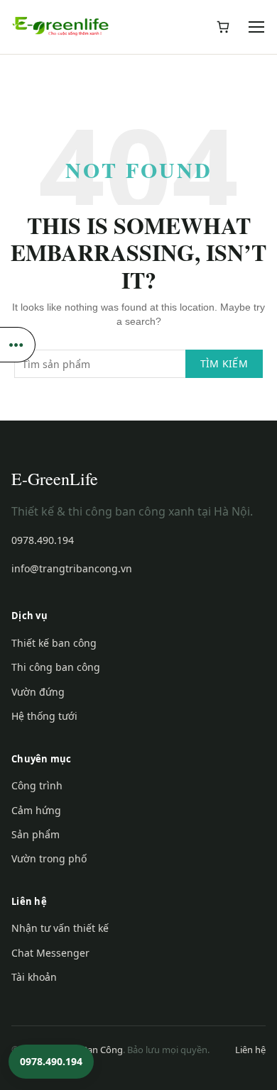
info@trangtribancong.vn (71, 568)
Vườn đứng (38, 692)
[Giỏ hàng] (223, 27)
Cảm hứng (36, 810)
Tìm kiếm (224, 363)
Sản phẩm (35, 834)
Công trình (37, 785)
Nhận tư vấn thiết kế (60, 928)
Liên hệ (250, 1049)
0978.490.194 (42, 540)
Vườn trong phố (49, 858)
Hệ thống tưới (44, 716)
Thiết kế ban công (54, 643)
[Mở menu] (257, 27)
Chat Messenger (50, 953)
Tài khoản (34, 977)
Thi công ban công (55, 667)
